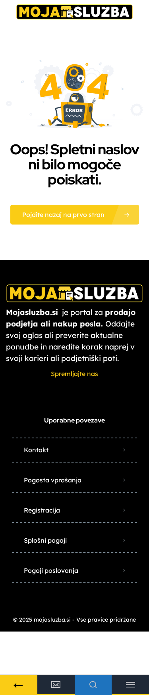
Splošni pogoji (45, 540)
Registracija (42, 510)
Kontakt (36, 450)
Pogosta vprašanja (52, 480)
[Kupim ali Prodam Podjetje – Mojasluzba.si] (74, 11)
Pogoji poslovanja (51, 570)
